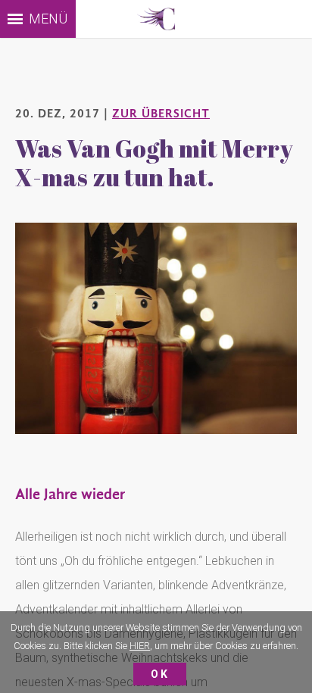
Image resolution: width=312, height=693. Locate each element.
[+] (156, 328)
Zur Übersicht (161, 113)
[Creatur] (156, 19)
